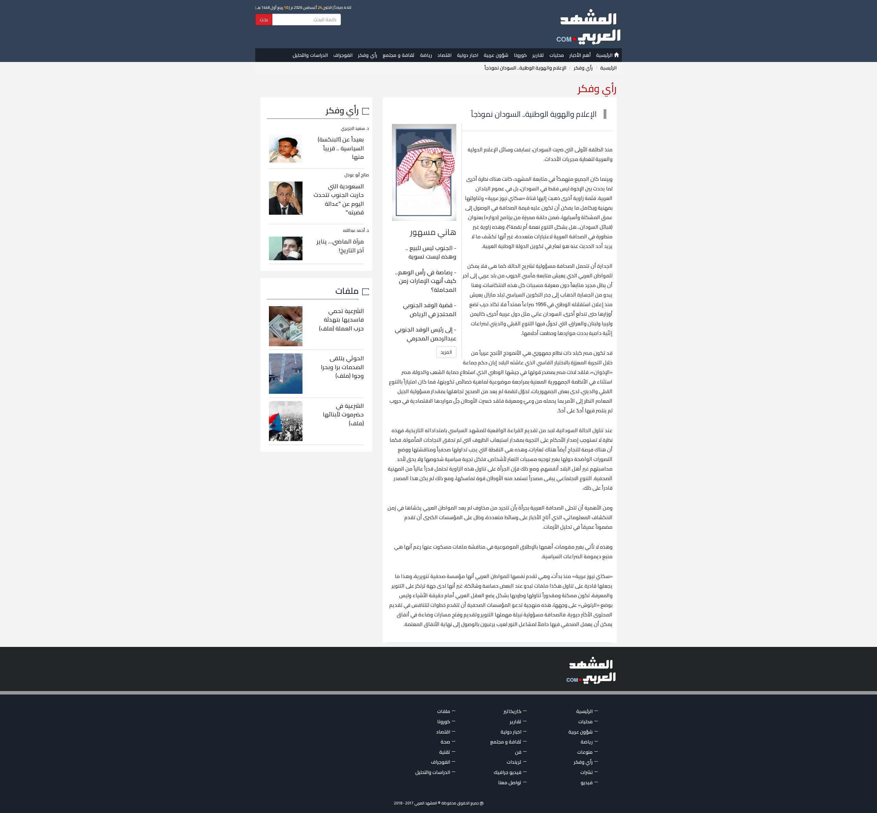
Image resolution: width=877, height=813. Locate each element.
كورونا (520, 55)
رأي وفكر (367, 55)
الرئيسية (605, 55)
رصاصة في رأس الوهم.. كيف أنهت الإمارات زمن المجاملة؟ (425, 281)
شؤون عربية (496, 55)
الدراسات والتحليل (310, 55)
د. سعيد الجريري (355, 128)
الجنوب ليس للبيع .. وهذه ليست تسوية (430, 252)
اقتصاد (444, 55)
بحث (264, 19)
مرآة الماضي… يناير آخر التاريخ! (340, 246)
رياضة (426, 55)
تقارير (538, 55)
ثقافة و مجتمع (399, 55)
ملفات (347, 291)
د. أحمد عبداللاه (356, 230)
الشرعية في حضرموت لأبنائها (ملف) (343, 414)
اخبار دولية (467, 55)
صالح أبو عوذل (356, 175)
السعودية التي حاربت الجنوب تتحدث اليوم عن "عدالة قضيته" (338, 199)
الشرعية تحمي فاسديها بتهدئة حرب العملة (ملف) (341, 319)
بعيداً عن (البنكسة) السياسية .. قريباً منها (341, 148)
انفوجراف (343, 55)
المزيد (446, 352)
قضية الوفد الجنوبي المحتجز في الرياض (429, 310)
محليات (556, 55)
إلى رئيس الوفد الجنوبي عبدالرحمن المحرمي (425, 334)
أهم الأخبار (580, 55)
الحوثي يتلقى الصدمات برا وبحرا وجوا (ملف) (342, 367)
